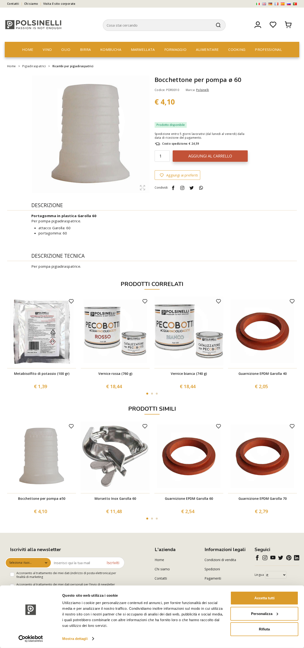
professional (268, 49)
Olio (65, 49)
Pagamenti (212, 578)
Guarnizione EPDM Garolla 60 (189, 498)
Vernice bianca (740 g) (189, 373)
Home (27, 49)
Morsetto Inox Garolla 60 (115, 498)
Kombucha (110, 49)
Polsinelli (202, 90)
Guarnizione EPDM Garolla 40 (262, 373)
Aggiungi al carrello (210, 156)
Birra (85, 49)
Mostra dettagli (75, 639)
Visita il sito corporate (59, 4)
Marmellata (143, 49)
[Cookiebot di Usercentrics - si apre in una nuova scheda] (31, 638)
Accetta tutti (264, 598)
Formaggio (175, 49)
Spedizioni (212, 569)
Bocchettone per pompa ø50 (41, 498)
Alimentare (207, 49)
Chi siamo (31, 4)
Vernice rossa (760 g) (115, 373)
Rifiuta (264, 629)
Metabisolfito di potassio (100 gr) (41, 373)
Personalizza (261, 613)
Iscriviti (113, 562)
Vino (47, 49)
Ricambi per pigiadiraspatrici (73, 66)
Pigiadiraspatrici (34, 66)
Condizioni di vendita (220, 559)
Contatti (13, 4)
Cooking (236, 49)
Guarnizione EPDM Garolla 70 (262, 498)
